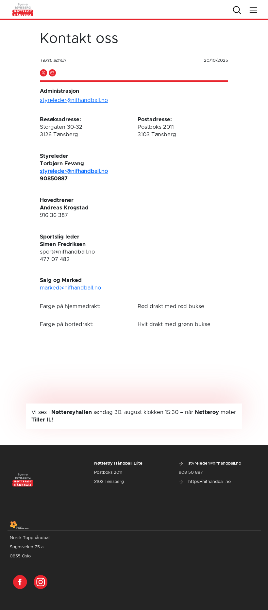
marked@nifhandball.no (70, 287)
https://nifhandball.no (209, 482)
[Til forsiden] (23, 9)
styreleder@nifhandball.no (74, 100)
